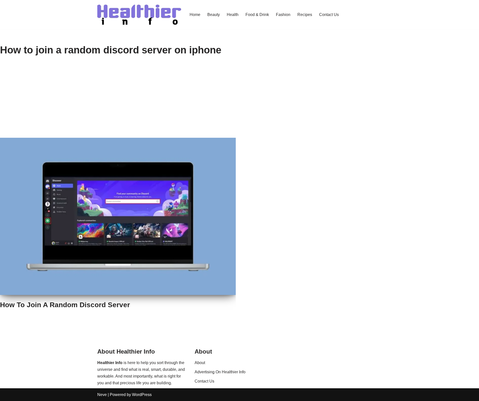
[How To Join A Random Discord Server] (118, 216)
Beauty (213, 14)
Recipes (304, 14)
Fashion (283, 14)
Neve (102, 395)
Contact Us (329, 14)
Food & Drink (257, 14)
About (200, 363)
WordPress (142, 395)
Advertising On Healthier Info (220, 372)
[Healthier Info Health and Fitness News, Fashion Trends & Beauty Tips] (139, 14)
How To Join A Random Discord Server (65, 305)
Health (233, 14)
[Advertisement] (239, 100)
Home (195, 14)
